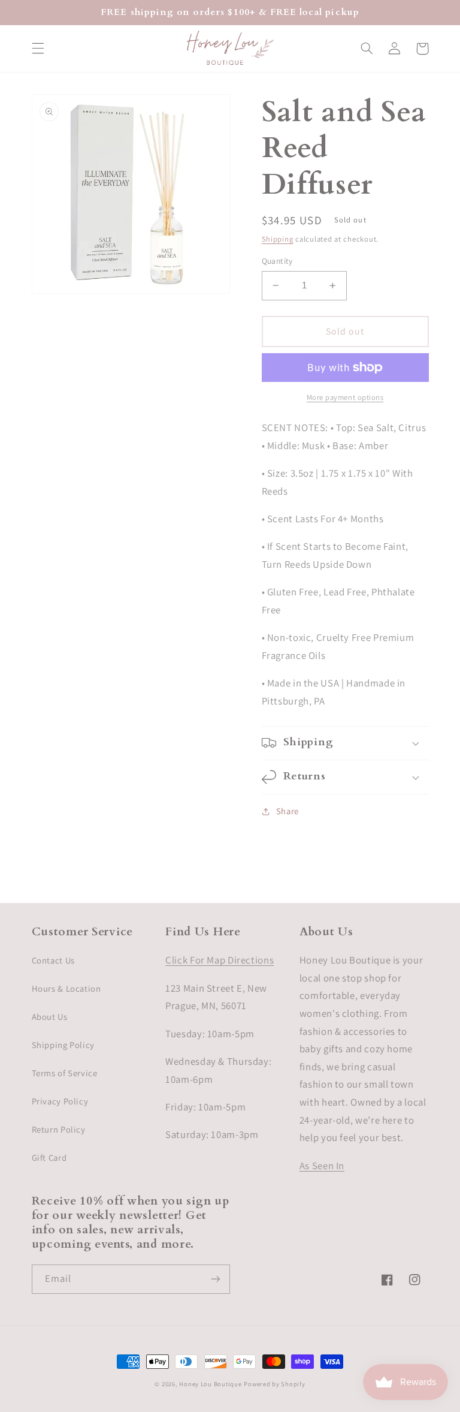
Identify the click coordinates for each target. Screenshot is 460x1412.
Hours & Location (66, 988)
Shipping (277, 239)
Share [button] (287, 811)
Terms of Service (65, 1073)
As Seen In (321, 1165)
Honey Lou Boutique (210, 1384)
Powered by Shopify (274, 1384)
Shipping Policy (63, 1044)
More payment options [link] (345, 397)
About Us (50, 1016)
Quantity (277, 260)
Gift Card (49, 1157)
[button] (38, 48)
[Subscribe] (215, 1279)
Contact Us (53, 960)
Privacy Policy (60, 1101)
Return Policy (59, 1129)
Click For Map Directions (219, 960)
